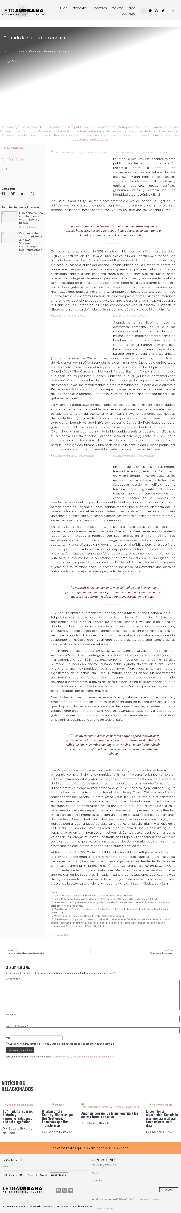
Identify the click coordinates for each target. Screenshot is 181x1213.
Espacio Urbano (12, 148)
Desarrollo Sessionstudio (102, 1209)
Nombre (11, 1014)
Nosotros (100, 8)
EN (173, 11)
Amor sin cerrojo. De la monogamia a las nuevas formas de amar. (109, 1114)
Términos (156, 1199)
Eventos (117, 8)
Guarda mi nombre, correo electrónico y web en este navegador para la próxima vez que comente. (61, 1044)
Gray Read (11, 61)
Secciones (79, 8)
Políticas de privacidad (141, 1199)
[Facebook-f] (58, 1190)
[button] (144, 11)
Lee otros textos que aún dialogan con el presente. (91, 1148)
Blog (131, 8)
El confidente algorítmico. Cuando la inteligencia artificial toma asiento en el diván (162, 1118)
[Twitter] (70, 1190)
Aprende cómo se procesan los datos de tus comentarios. (84, 1056)
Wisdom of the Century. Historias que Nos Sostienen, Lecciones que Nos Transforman (58, 1118)
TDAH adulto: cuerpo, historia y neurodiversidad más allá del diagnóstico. (18, 1116)
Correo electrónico (17, 1026)
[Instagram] (64, 1190)
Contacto (128, 14)
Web (8, 1038)
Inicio (64, 8)
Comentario (13, 979)
